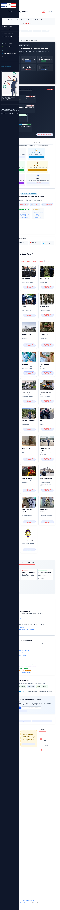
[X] (49, 12)
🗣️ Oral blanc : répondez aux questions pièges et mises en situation (21, 666)
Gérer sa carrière (38, 182)
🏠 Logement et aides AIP (32, 691)
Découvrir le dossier (29, 287)
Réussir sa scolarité (38, 169)
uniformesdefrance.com (48, 750)
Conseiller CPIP (37, 214)
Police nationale (26, 278)
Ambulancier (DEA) (45, 392)
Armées (23, 19)
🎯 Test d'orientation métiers (20, 691)
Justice (47, 261)
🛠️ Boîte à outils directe (47, 204)
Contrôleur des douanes (24, 214)
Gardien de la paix (23, 212)
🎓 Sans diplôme (46, 30)
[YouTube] (51, 12)
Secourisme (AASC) (27, 478)
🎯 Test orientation (37, 30)
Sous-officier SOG (23, 211)
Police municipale (44, 278)
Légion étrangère (44, 334)
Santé (37, 19)
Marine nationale (26, 334)
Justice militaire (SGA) (28, 540)
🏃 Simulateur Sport (27, 23)
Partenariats (45, 745)
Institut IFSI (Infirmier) (24, 215)
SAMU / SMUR (26, 392)
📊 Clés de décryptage (35, 204)
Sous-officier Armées (24, 217)
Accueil (10, 19)
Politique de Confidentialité (28, 900)
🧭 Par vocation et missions (22, 204)
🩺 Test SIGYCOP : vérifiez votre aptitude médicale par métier (20, 664)
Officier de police (37, 211)
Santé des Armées (26, 448)
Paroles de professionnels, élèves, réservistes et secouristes (20, 629)
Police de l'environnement (29, 420)
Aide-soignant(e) (44, 364)
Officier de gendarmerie (38, 212)
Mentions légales (4, 113)
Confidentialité (11, 113)
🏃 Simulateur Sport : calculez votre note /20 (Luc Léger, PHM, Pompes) (22, 662)
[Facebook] (47, 12)
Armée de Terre (44, 306)
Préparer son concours (36, 156)
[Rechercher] (43, 11)
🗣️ (31, 686)
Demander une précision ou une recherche (32, 707)
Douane (24, 306)
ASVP (41, 420)
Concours (44, 19)
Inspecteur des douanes (38, 215)
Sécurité (16, 19)
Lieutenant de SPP (37, 217)
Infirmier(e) (25, 364)
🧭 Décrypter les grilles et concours (45, 691)
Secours (30, 19)
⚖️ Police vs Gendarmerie (26, 30)
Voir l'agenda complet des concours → (44, 134)
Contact (16, 113)
